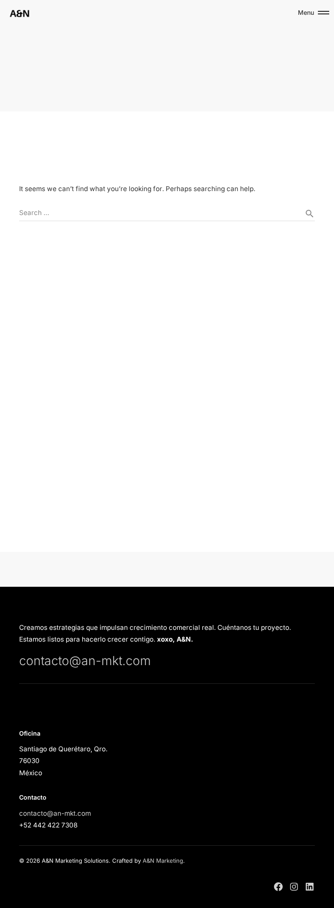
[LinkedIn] (309, 886)
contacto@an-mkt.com (85, 660)
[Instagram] (294, 886)
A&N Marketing (163, 860)
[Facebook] (278, 886)
